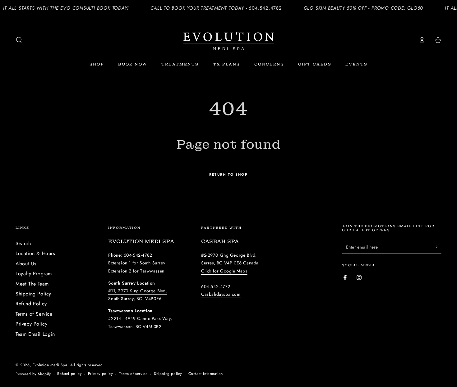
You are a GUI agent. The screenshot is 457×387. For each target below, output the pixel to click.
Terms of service (133, 373)
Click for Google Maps (224, 271)
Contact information (205, 373)
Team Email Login (35, 334)
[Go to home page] (228, 40)
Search (23, 243)
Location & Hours (35, 253)
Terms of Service (34, 313)
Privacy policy (100, 373)
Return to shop (228, 174)
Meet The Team (32, 283)
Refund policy (69, 373)
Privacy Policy (31, 323)
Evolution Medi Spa (50, 365)
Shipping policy (168, 373)
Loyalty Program (34, 273)
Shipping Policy (33, 293)
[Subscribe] (437, 247)
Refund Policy (31, 303)
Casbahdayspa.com (221, 294)
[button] (19, 40)
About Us (26, 263)
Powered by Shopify (33, 374)
